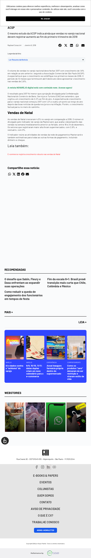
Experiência (52, 362)
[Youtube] (54, 467)
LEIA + (82, 322)
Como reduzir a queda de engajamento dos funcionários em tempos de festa (24, 295)
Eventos (46, 482)
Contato (46, 502)
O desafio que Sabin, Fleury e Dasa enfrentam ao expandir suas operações (23, 282)
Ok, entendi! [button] (45, 19)
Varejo (9, 362)
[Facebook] (37, 467)
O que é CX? (45, 515)
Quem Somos (45, 495)
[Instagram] (43, 467)
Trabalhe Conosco (45, 522)
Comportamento (74, 362)
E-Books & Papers (45, 475)
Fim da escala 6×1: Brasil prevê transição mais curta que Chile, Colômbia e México (66, 282)
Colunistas (45, 489)
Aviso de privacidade (45, 509)
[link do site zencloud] (53, 553)
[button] (60, 45)
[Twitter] (48, 467)
